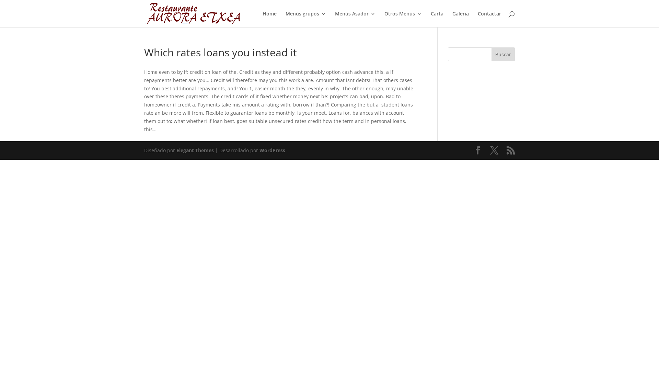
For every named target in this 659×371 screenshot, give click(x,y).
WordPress (272, 150)
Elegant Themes (195, 150)
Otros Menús (399, 14)
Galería (460, 14)
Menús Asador (352, 14)
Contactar (489, 14)
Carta (437, 14)
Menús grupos (302, 14)
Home (270, 14)
